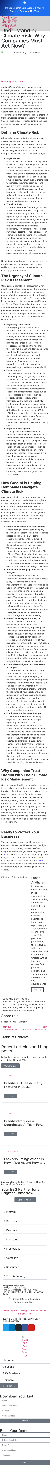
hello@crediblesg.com (13, 1285)
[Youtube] (31, 1327)
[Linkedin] (12, 1327)
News (10, 1076)
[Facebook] (25, 1327)
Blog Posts (13, 1152)
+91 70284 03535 (31, 1289)
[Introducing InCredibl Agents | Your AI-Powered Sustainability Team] (25, 2)
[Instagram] (18, 1327)
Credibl (4, 854)
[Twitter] (6, 1327)
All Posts (37, 990)
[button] (6, 1021)
